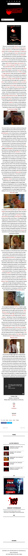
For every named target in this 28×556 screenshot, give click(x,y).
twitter (10, 422)
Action (7, 420)
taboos (9, 49)
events (16, 53)
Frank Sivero (17, 151)
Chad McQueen (5, 133)
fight (18, 78)
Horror (10, 420)
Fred (25, 332)
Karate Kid (7, 313)
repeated (11, 102)
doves (18, 70)
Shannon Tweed (8, 179)
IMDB (14, 404)
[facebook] (7, 1)
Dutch (24, 312)
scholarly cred (5, 59)
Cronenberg (19, 289)
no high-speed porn (6, 73)
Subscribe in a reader (16, 511)
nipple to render (5, 76)
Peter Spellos (19, 334)
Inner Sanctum (5, 216)
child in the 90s (9, 63)
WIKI (14, 406)
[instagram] (9, 1)
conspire (13, 78)
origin (15, 46)
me (19, 65)
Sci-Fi (14, 420)
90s (4, 420)
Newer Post (5, 427)
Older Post (22, 427)
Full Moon (8, 272)
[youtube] (19, 1)
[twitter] (14, 1)
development (23, 54)
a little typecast (17, 216)
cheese (24, 48)
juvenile (6, 66)
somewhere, (24, 82)
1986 (13, 313)
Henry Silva (18, 172)
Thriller (17, 420)
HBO (23, 95)
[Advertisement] (13, 530)
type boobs (15, 82)
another (24, 279)
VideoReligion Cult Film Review (17, 550)
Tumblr (20, 71)
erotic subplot (13, 85)
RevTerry (14, 415)
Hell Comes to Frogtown (20, 327)
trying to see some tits (19, 63)
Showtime (3, 97)
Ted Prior (16, 306)
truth (14, 66)
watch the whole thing (19, 87)
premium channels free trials (11, 95)
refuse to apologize (10, 65)
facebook (4, 422)
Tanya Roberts (19, 214)
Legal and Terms (18, 554)
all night (9, 98)
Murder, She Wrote (11, 257)
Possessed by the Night (12, 109)
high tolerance (16, 48)
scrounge (9, 78)
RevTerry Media (9, 554)
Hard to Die (11, 335)
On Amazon (14, 408)
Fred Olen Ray (10, 209)
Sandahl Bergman (8, 148)
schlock (4, 49)
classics (22, 230)
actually (10, 51)
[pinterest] (17, 1)
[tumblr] (12, 1)
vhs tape (7, 87)
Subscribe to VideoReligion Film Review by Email (14, 512)
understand (16, 51)
